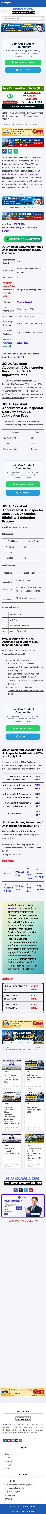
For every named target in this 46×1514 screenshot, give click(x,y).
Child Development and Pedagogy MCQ (19, 1485)
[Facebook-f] (5, 1440)
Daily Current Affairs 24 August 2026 (34, 1109)
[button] (4, 151)
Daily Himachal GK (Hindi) (14, 1488)
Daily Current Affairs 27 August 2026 (34, 1077)
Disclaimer (8, 1461)
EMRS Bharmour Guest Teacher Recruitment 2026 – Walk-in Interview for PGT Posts (34, 1154)
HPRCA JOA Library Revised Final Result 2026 (11, 1151)
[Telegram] (26, 1190)
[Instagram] (21, 1190)
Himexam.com (15, 908)
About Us (7, 1458)
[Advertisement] (23, 1362)
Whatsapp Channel (35, 290)
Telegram (21, 290)
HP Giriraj (8, 1499)
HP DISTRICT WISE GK (8, 887)
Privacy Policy (9, 1465)
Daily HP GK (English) (12, 1492)
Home (6, 1454)
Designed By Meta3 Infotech (23, 1511)
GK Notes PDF (9, 1495)
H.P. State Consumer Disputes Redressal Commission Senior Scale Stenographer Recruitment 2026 (11, 1115)
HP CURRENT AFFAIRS (40, 873)
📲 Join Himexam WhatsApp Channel (23, 239)
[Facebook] (16, 1190)
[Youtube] (31, 1190)
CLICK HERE (22, 343)
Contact (7, 1468)
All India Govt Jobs (25, 302)
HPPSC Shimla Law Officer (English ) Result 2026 (11, 1078)
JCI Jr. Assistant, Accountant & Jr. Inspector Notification (21, 174)
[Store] (20, 1440)
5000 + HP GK (9, 1481)
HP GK (6, 873)
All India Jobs (28, 887)
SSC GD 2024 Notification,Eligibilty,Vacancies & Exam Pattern (20, 227)
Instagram (13, 959)
